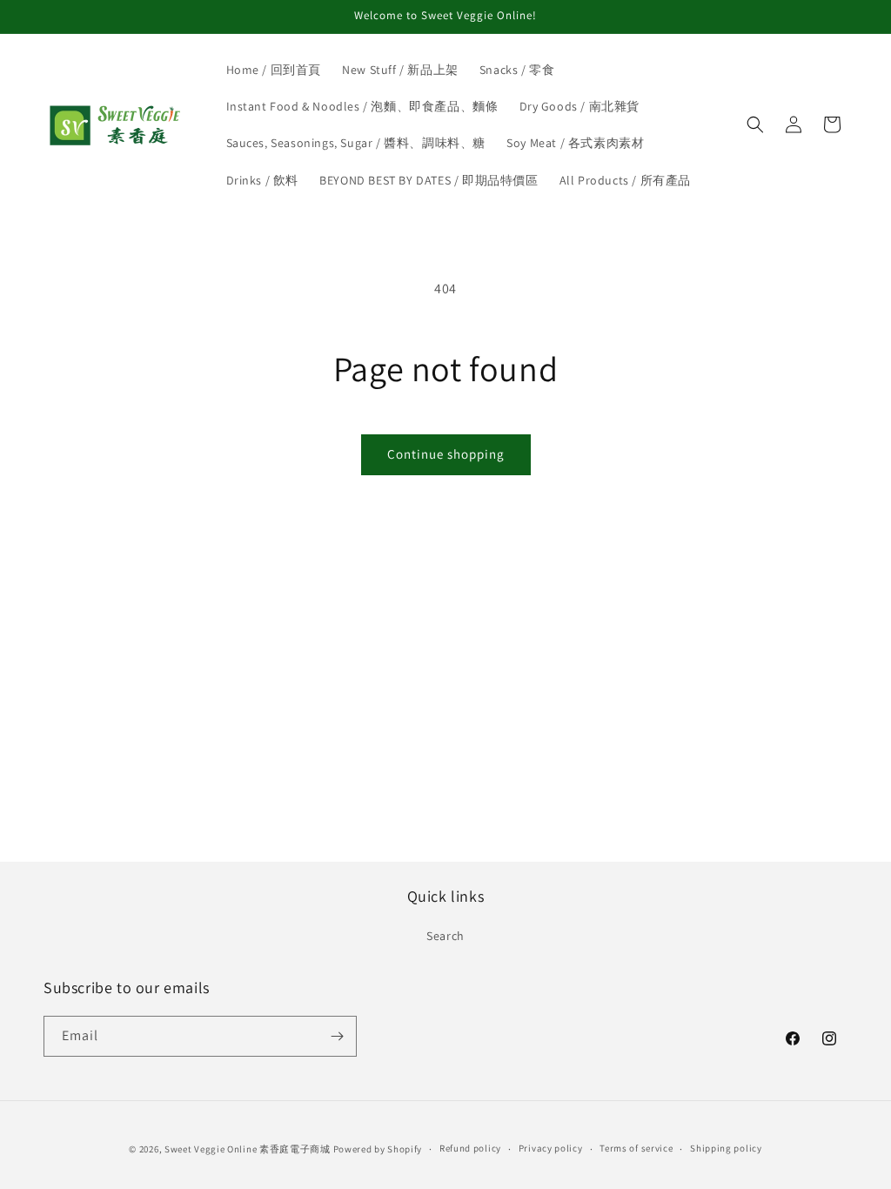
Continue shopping (446, 454)
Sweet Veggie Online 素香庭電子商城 (247, 1149)
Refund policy (470, 1148)
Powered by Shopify (378, 1149)
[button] (755, 124)
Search (445, 936)
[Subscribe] (337, 1036)
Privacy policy (551, 1148)
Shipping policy (726, 1148)
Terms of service (636, 1148)
